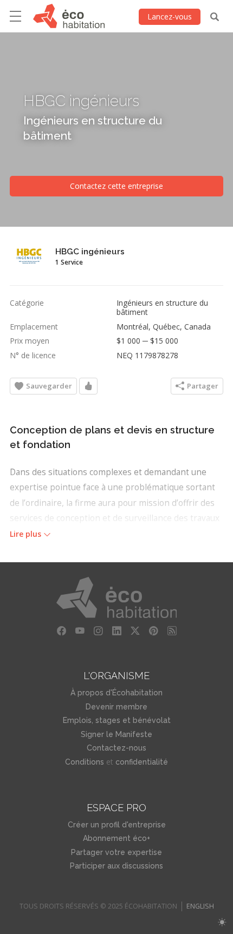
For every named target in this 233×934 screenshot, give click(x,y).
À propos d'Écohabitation (116, 692)
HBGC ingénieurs (81, 101)
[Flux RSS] (171, 631)
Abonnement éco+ (116, 838)
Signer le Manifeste (116, 734)
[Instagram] (98, 631)
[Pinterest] (153, 631)
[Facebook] (61, 631)
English (200, 906)
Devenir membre (116, 706)
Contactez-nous (116, 748)
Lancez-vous (169, 16)
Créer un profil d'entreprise (117, 824)
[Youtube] (79, 631)
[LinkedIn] (116, 631)
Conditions (84, 762)
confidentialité (141, 762)
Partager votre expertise (116, 852)
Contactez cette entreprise (116, 186)
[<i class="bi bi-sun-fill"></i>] (222, 922)
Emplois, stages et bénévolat (117, 720)
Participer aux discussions (116, 865)
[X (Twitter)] (135, 631)
